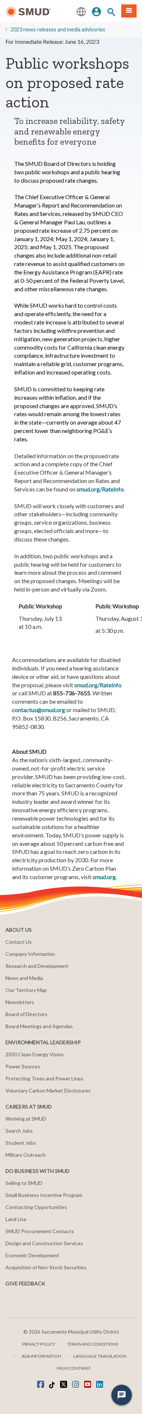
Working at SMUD (25, 1118)
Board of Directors (26, 1014)
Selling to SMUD (23, 1183)
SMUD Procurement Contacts (39, 1231)
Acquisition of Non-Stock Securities (46, 1267)
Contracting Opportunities (36, 1207)
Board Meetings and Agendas (39, 1026)
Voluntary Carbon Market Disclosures (48, 1090)
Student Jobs (20, 1143)
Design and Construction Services (44, 1243)
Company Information (30, 954)
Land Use (16, 1219)
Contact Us (18, 942)
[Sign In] (96, 11)
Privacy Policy (38, 1344)
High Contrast (74, 1368)
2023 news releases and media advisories (58, 29)
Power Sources (22, 1066)
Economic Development (32, 1255)
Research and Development (36, 966)
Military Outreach (25, 1155)
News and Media (24, 978)
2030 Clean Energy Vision (34, 1054)
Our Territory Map (26, 990)
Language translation (99, 1356)
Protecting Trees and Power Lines (44, 1078)
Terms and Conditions (92, 1344)
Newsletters (19, 1002)
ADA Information (41, 1356)
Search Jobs (19, 1131)
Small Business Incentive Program (43, 1195)
